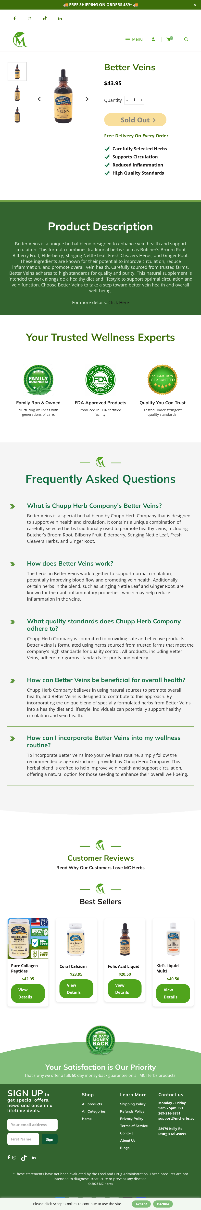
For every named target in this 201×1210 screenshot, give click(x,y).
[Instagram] (30, 18)
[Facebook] (14, 18)
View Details (28, 939)
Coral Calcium (73, 966)
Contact (126, 1133)
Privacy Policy (131, 1118)
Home (87, 1118)
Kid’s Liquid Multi (167, 968)
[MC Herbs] (19, 39)
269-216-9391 (169, 1113)
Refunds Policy (132, 1111)
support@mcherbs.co (176, 1118)
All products (92, 1104)
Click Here (118, 302)
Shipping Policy (133, 1104)
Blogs (124, 1148)
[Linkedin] (60, 18)
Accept (141, 1204)
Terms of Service (134, 1126)
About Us (127, 1140)
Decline (163, 1204)
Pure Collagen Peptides (24, 968)
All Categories (94, 1111)
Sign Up (49, 1140)
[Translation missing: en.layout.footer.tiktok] (45, 18)
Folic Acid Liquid (123, 966)
